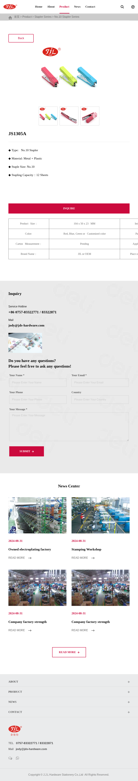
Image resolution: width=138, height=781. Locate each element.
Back (21, 38)
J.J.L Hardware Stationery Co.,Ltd (63, 774)
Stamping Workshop (86, 549)
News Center (69, 486)
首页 (17, 16)
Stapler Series (42, 16)
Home (38, 6)
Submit (25, 451)
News (77, 6)
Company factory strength (27, 622)
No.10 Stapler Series (66, 16)
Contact (90, 6)
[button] (96, 116)
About (51, 6)
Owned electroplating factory (29, 549)
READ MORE (68, 652)
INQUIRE (69, 208)
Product (64, 6)
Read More (17, 557)
